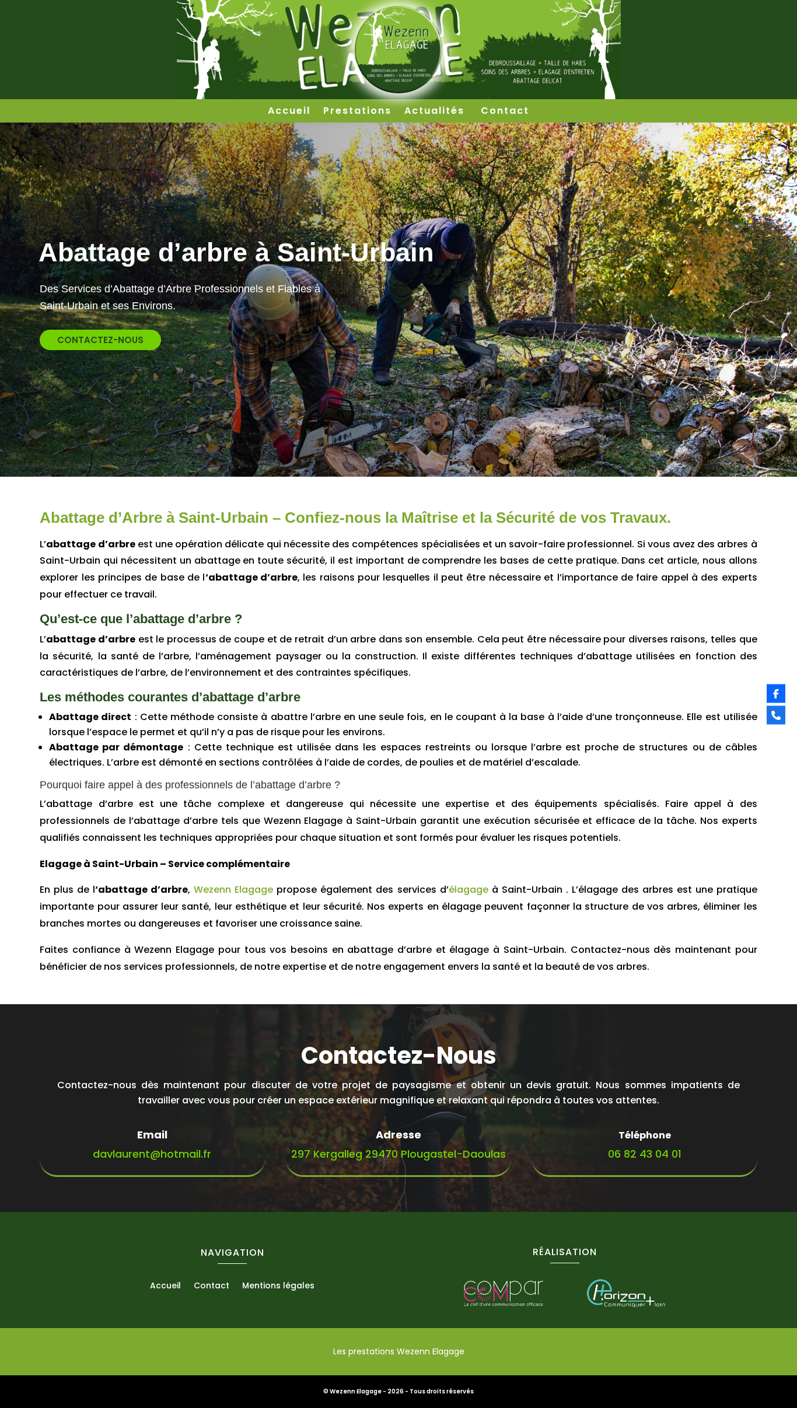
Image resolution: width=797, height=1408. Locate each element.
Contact (505, 112)
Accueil (289, 112)
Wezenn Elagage (231, 889)
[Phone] (776, 714)
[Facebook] (776, 693)
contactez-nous (100, 340)
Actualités (436, 112)
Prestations (357, 112)
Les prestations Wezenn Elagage (398, 1351)
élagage (468, 889)
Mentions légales (278, 1286)
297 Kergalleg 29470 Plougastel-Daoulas (398, 1154)
